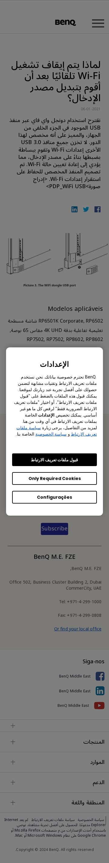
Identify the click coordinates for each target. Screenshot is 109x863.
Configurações (54, 497)
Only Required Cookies (54, 478)
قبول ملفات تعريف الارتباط (54, 460)
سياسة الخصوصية (51, 434)
